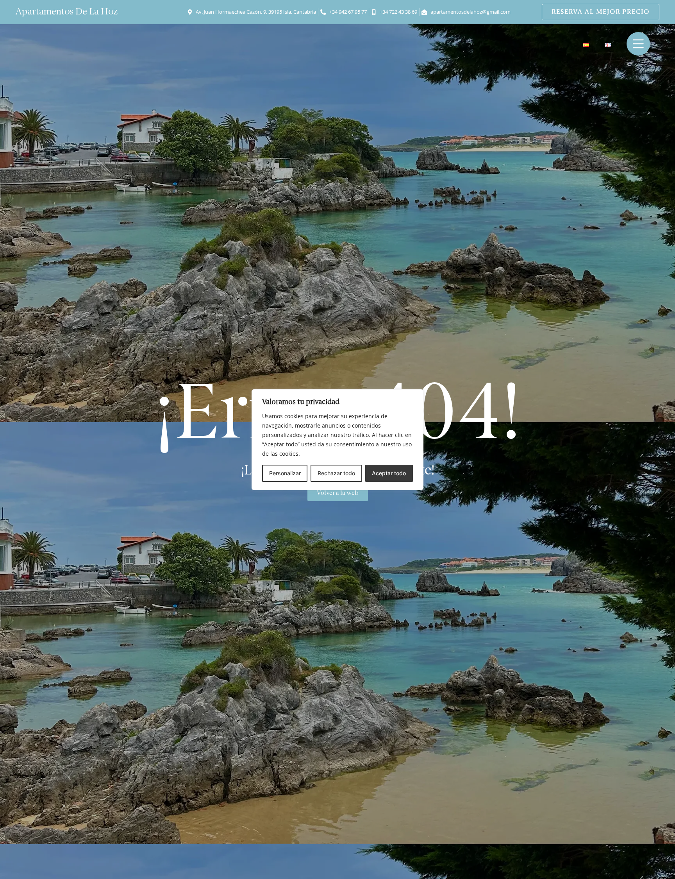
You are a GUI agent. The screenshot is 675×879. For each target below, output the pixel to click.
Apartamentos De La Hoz (67, 12)
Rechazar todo (336, 473)
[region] (337, 439)
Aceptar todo (389, 473)
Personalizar (285, 473)
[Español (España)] (586, 45)
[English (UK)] (608, 45)
